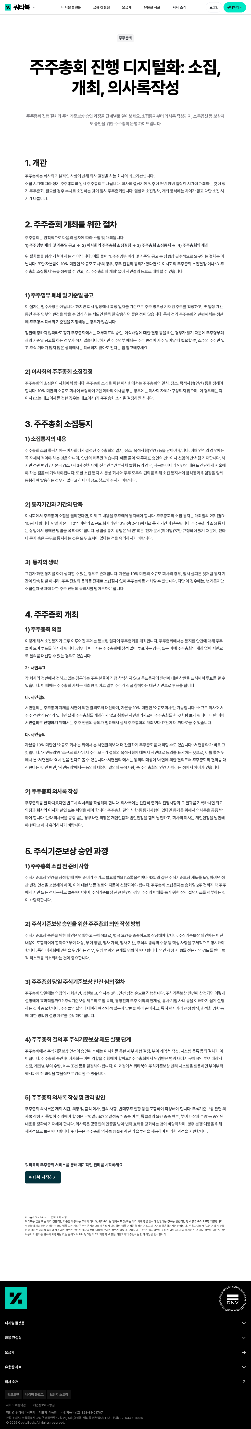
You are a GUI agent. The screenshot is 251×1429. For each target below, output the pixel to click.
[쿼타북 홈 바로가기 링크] (29, 7)
